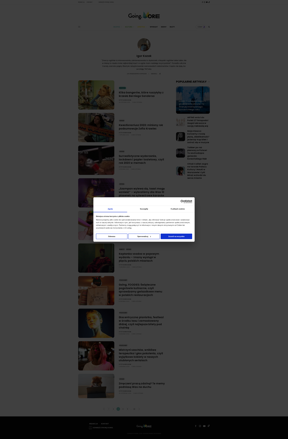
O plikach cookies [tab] (178, 209)
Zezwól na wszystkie (176, 236)
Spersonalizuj (142, 236)
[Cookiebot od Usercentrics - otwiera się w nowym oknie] (182, 201)
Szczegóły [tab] (144, 209)
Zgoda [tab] (110, 209)
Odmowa (111, 236)
